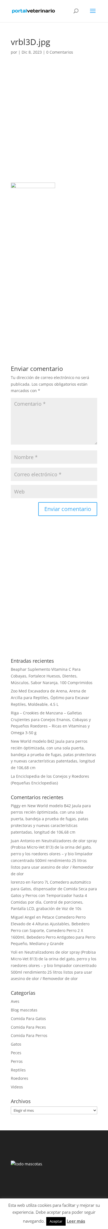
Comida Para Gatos (28, 1018)
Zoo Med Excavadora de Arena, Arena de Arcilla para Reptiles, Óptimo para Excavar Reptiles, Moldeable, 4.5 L (50, 697)
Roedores (19, 1078)
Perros (17, 1061)
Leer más (76, 1221)
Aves (15, 1001)
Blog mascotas (24, 1010)
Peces (16, 1052)
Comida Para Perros (29, 1035)
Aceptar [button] (56, 1221)
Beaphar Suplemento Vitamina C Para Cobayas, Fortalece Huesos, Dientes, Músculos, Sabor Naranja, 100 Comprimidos (51, 676)
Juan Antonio (23, 840)
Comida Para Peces (28, 1027)
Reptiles (18, 1070)
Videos (17, 1087)
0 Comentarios (59, 52)
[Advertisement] (54, 126)
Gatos (16, 1044)
